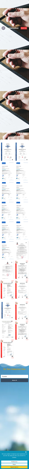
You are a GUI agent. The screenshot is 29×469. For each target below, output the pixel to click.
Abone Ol (14, 380)
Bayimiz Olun (24, 28)
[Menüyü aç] (3, 28)
